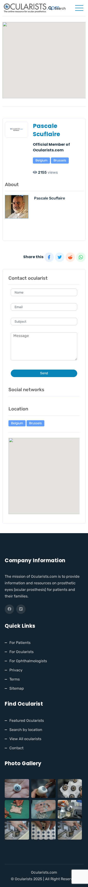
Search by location (25, 729)
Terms (14, 679)
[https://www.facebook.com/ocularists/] (9, 609)
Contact (16, 748)
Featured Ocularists (26, 720)
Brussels (60, 160)
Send (44, 373)
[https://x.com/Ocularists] (21, 609)
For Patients (20, 642)
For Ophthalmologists (28, 661)
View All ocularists (25, 739)
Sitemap (16, 688)
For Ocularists (21, 652)
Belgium (41, 160)
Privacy (16, 670)
